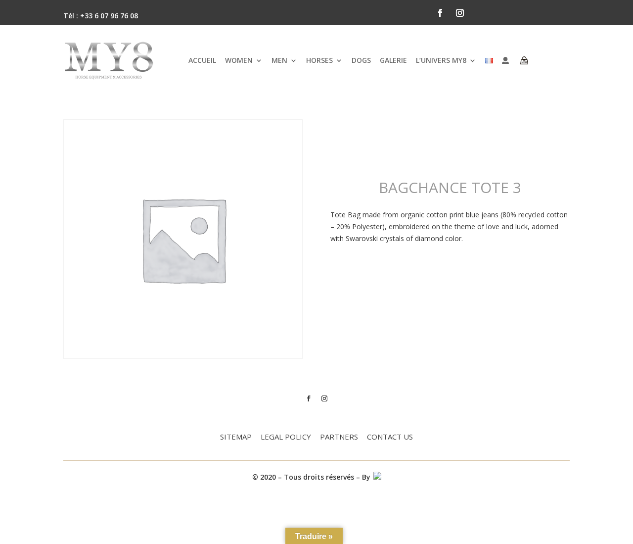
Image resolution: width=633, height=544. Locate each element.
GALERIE (393, 60)
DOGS (361, 60)
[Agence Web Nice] (376, 477)
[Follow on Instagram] (460, 13)
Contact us (390, 437)
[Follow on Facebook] (440, 13)
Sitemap (236, 437)
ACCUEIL (202, 60)
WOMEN (239, 60)
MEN (279, 60)
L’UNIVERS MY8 (441, 60)
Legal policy (286, 437)
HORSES (319, 60)
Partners (339, 437)
